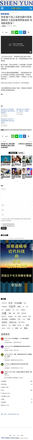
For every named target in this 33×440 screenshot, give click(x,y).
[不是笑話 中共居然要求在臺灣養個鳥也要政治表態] (6, 171)
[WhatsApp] (12, 32)
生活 (10, 325)
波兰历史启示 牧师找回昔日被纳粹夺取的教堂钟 (5, 165)
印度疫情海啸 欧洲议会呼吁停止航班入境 (21, 346)
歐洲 (30, 316)
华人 (3, 310)
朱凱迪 (19, 129)
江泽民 (23, 319)
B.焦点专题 (3, 384)
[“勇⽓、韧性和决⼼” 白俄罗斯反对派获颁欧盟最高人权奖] (16, 159)
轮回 (21, 328)
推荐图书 (4, 235)
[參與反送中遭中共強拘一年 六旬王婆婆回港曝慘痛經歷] (27, 159)
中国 (25, 303)
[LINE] (16, 32)
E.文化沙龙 (3, 393)
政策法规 (23, 313)
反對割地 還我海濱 (11, 129)
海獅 (23, 129)
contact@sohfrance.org (13, 414)
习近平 (12, 306)
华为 (27, 306)
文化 (18, 435)
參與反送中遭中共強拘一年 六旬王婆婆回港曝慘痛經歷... (27, 165)
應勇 (16, 129)
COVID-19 (4, 303)
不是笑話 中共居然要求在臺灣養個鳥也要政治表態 (5, 177)
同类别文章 (13, 153)
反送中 (8, 310)
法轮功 (4, 322)
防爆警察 (26, 129)
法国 (28, 319)
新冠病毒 (10, 316)
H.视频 (2, 399)
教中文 (22, 435)
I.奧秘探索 (3, 402)
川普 (4, 313)
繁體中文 (8, 437)
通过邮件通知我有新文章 (9, 226)
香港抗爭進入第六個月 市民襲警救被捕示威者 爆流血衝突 (7, 120)
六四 (23, 306)
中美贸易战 (4, 306)
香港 (30, 129)
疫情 (14, 325)
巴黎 (9, 313)
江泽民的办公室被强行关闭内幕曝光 (25, 144)
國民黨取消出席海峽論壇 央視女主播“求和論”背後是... (16, 177)
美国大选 (3, 328)
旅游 (15, 316)
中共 (10, 303)
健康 (19, 306)
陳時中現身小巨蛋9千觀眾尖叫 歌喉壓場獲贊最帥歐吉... (27, 177)
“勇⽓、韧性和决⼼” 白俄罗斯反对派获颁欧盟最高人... (16, 165)
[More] (28, 32)
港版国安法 (4, 325)
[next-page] (17, 181)
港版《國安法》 (21, 322)
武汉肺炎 (5, 319)
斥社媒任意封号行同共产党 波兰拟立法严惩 (19, 364)
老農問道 (4, 26)
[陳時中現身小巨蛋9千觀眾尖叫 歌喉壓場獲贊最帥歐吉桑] (27, 171)
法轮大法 (12, 322)
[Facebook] (24, 32)
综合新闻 (24, 162)
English (12, 437)
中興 (5, 129)
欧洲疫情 (25, 316)
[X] (20, 32)
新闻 (10, 435)
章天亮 (19, 325)
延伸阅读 (20, 153)
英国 (16, 328)
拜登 (18, 313)
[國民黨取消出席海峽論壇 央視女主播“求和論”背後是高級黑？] (16, 171)
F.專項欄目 (3, 396)
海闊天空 (3, 405)
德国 (14, 313)
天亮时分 (23, 310)
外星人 (17, 309)
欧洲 (19, 316)
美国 (27, 325)
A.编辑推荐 (3, 381)
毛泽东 (19, 319)
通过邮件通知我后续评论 (9, 224)
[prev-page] (15, 181)
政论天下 (4, 316)
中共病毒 (18, 303)
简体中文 (3, 437)
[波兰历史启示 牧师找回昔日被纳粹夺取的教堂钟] (6, 159)
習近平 (8, 328)
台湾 (13, 309)
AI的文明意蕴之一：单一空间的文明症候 (20, 338)
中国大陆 (6, 13)
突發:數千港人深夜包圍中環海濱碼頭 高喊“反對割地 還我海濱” (8, 111)
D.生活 (2, 390)
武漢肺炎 (13, 319)
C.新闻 (4, 12)
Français (17, 437)
